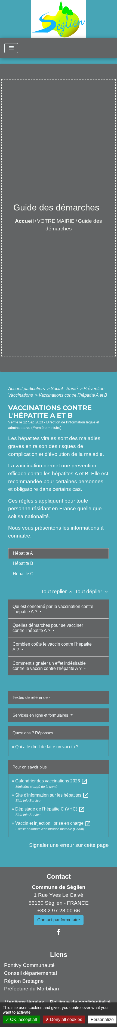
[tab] (58, 553)
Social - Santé (65, 388)
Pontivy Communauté (29, 965)
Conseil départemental (30, 973)
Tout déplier (92, 591)
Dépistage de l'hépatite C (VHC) (50, 809)
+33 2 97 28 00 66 (58, 910)
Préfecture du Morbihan (31, 989)
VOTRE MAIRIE (56, 221)
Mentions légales (24, 1002)
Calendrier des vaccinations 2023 (51, 781)
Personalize (102, 1019)
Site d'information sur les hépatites (52, 795)
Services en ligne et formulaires (41, 715)
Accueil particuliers (27, 388)
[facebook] (58, 932)
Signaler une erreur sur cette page (69, 845)
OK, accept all (23, 1019)
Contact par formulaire (58, 920)
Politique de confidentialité (80, 1002)
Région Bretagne (24, 981)
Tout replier (57, 591)
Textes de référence (30, 697)
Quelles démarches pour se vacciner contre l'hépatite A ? (48, 628)
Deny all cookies (65, 1019)
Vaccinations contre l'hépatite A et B (73, 395)
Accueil (24, 221)
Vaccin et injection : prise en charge (53, 823)
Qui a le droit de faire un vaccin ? (46, 746)
